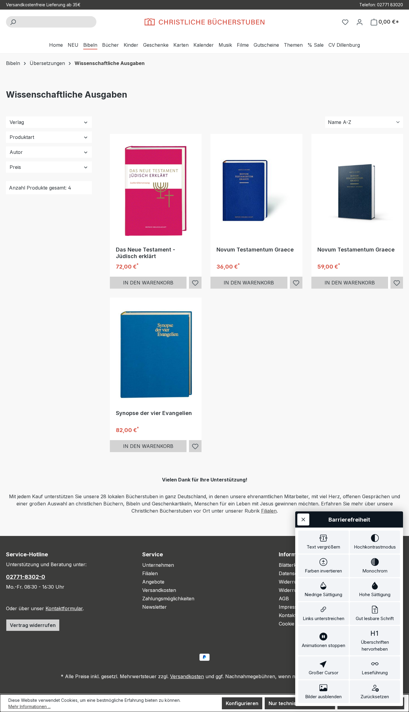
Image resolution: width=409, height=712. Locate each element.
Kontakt (287, 615)
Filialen (269, 511)
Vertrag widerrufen (33, 625)
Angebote (153, 582)
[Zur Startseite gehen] (204, 21)
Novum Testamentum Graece (255, 249)
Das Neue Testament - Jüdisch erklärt (145, 252)
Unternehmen (158, 565)
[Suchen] (13, 22)
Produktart (22, 137)
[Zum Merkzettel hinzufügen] (195, 283)
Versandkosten (159, 590)
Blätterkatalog (294, 565)
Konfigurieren (242, 703)
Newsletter (154, 607)
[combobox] (57, 22)
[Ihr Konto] (359, 22)
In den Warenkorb (148, 283)
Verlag (17, 122)
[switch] (323, 542)
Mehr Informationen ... (29, 706)
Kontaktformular (64, 608)
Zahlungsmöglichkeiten (168, 599)
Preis (15, 167)
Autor (16, 152)
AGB (284, 599)
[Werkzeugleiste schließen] (303, 519)
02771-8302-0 (25, 577)
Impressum (291, 607)
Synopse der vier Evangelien (154, 413)
